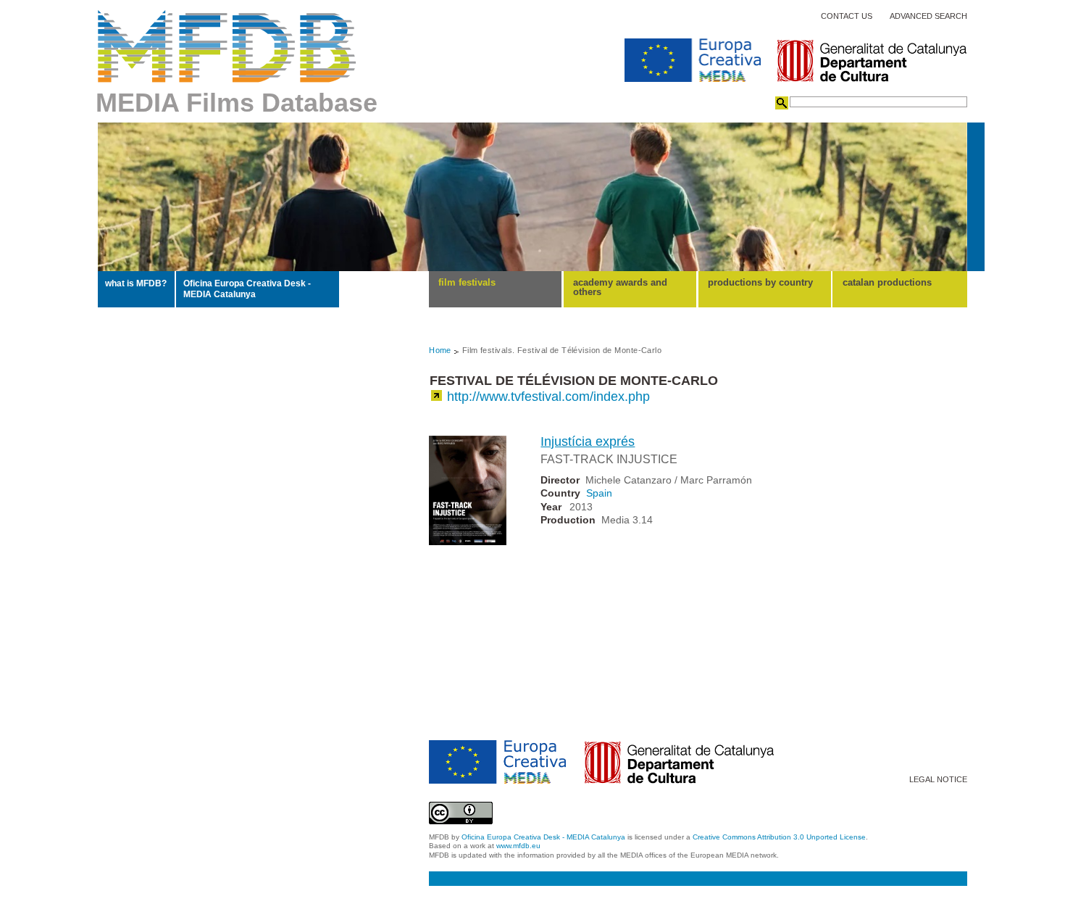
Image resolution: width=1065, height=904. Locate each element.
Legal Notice (938, 780)
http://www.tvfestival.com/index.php (548, 396)
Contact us (846, 16)
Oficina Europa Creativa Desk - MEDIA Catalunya (247, 288)
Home (440, 350)
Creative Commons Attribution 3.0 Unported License (779, 837)
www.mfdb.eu (518, 846)
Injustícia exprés (587, 441)
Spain (599, 493)
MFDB (227, 46)
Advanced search (928, 16)
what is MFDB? (136, 283)
